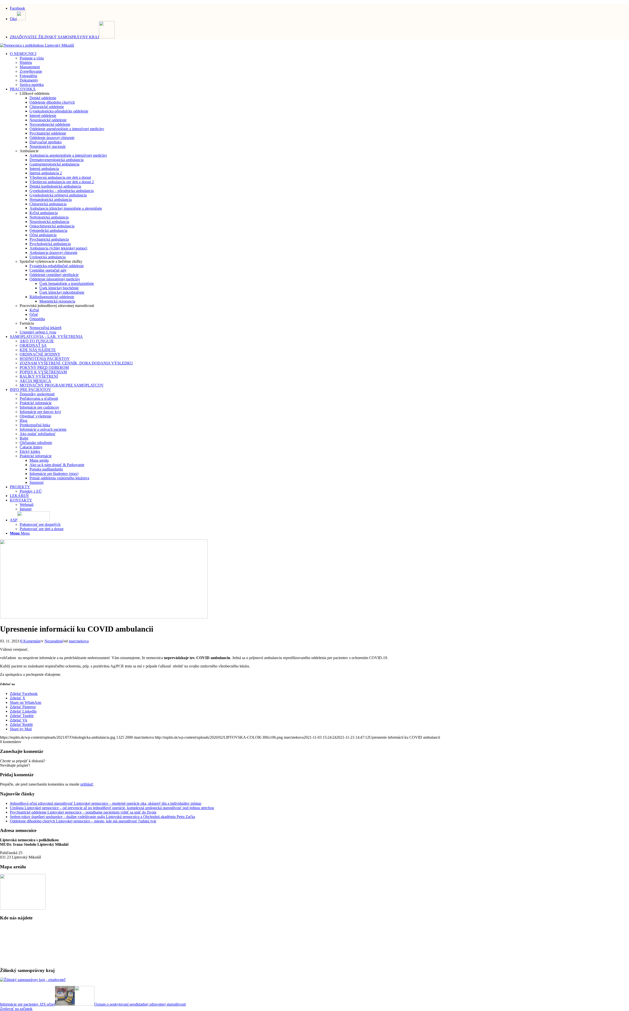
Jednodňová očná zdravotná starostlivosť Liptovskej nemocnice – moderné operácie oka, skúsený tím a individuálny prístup (105, 803)
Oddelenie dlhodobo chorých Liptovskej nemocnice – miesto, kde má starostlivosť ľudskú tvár (83, 821)
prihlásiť (86, 784)
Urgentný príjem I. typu (38, 332)
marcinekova (79, 641)
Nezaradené (53, 641)
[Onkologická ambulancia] (104, 617)
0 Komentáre (30, 641)
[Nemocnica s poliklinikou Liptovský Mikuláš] (37, 45)
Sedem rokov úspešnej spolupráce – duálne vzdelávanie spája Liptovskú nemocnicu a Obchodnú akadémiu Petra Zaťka (102, 817)
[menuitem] (319, 7)
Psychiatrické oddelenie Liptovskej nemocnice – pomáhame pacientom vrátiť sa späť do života (83, 812)
